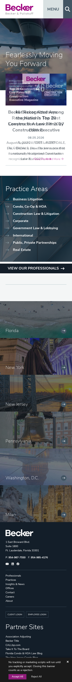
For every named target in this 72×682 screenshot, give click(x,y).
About (9, 601)
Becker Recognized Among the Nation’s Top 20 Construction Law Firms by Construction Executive (36, 121)
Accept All (17, 676)
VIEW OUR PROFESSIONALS (33, 268)
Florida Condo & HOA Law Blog (24, 653)
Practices (11, 580)
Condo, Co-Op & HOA (29, 206)
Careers (10, 596)
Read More (41, 159)
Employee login (37, 614)
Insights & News (15, 584)
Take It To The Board (17, 649)
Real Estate (22, 250)
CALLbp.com (13, 645)
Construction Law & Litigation (36, 214)
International (23, 235)
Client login (15, 614)
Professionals (13, 575)
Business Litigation (28, 199)
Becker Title (12, 641)
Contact (10, 592)
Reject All (36, 676)
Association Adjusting (18, 636)
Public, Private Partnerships (34, 242)
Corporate (20, 221)
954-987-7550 (16, 557)
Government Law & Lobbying (35, 228)
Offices (10, 588)
